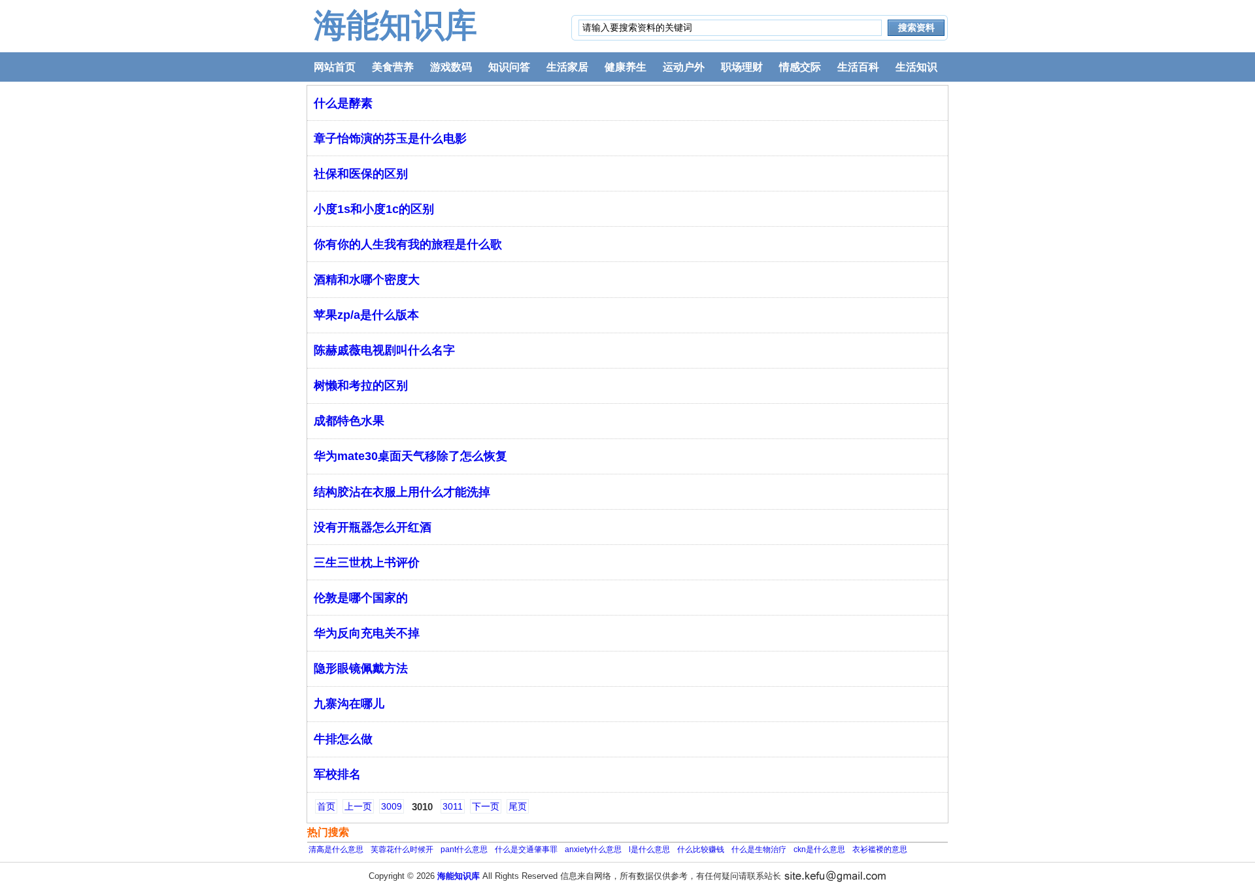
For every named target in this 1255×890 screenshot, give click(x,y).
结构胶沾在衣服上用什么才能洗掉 (402, 492)
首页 (326, 806)
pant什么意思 (464, 849)
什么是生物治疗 (758, 849)
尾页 (518, 806)
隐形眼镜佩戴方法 (361, 668)
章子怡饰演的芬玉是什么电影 (390, 138)
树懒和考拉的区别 (361, 385)
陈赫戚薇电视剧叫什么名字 (384, 350)
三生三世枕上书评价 (367, 562)
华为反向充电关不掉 (367, 633)
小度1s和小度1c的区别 (374, 209)
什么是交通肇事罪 (526, 849)
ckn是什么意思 (819, 849)
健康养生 (625, 67)
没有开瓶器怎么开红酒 (372, 527)
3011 (453, 806)
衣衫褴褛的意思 (879, 849)
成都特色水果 (349, 420)
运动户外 (684, 67)
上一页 (358, 806)
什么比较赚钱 (700, 849)
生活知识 (916, 67)
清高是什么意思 (336, 849)
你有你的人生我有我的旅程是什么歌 (408, 244)
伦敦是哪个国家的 (361, 597)
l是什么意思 (649, 849)
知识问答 (509, 67)
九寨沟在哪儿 (349, 703)
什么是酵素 (343, 103)
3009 (391, 806)
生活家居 (567, 67)
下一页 (485, 806)
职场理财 (742, 67)
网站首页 (335, 67)
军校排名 (337, 774)
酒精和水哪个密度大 (367, 279)
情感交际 (800, 67)
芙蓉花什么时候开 (402, 849)
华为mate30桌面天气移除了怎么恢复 (410, 456)
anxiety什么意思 (593, 849)
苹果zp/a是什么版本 (366, 314)
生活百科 (858, 67)
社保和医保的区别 (361, 173)
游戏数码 (451, 67)
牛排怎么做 (343, 739)
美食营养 (393, 67)
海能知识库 (395, 25)
